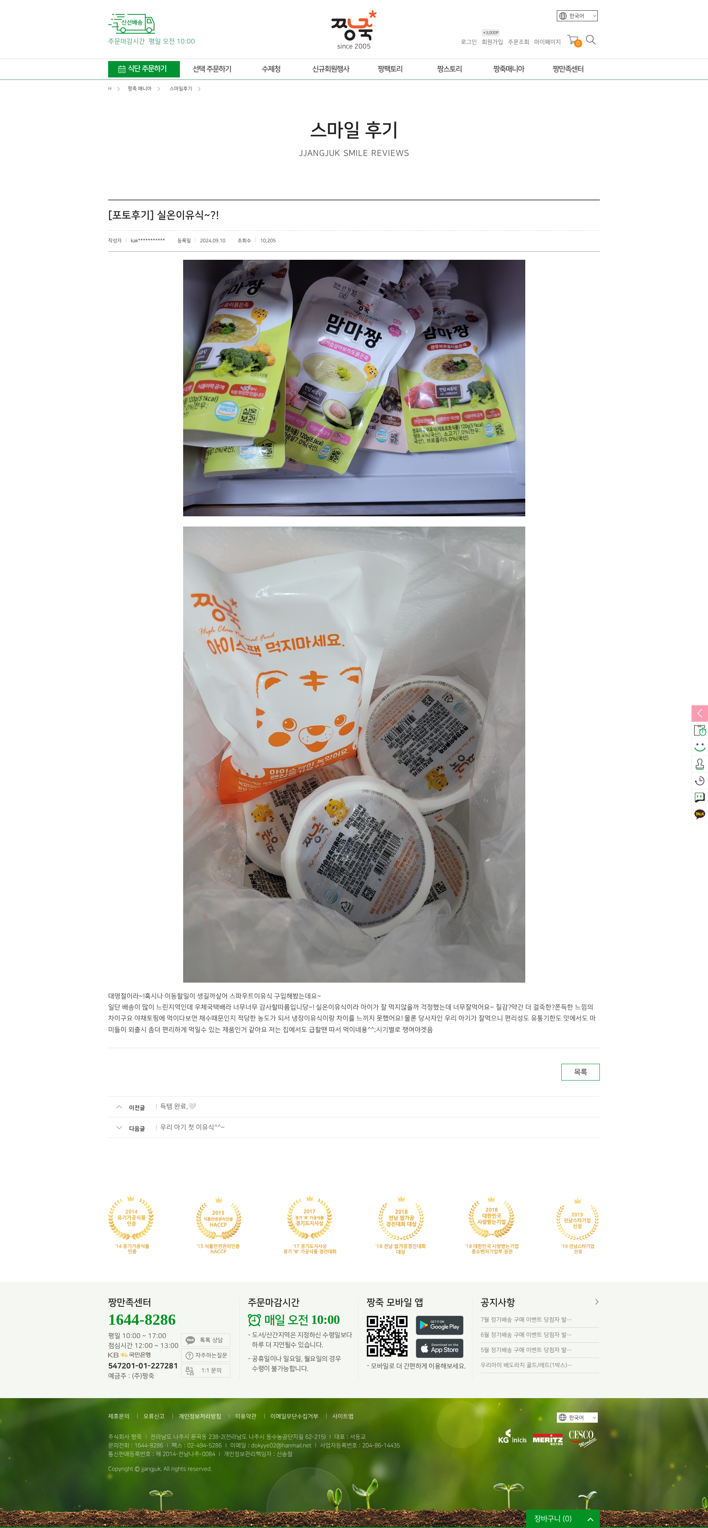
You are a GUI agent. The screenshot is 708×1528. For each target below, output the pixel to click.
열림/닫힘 (700, 713)
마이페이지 (547, 42)
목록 (580, 1072)
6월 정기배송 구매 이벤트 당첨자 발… (526, 1335)
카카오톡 (700, 814)
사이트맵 (343, 1416)
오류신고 (154, 1416)
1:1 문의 (700, 797)
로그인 (469, 42)
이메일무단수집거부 (294, 1416)
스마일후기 (700, 747)
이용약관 (245, 1416)
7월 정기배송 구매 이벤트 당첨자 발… (526, 1320)
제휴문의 (118, 1416)
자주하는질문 (211, 1355)
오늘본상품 (700, 781)
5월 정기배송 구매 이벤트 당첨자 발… (526, 1350)
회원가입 (492, 41)
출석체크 (700, 764)
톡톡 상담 (211, 1340)
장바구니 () (553, 1519)
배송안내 (700, 730)
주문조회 (518, 42)
